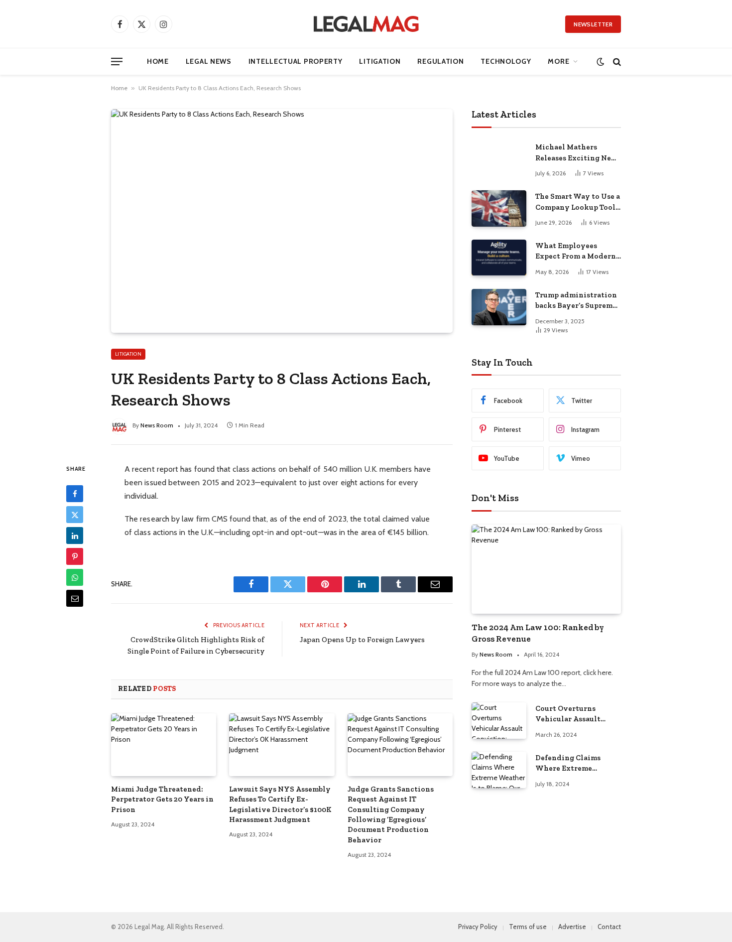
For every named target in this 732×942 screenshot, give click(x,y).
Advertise (572, 927)
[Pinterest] (74, 556)
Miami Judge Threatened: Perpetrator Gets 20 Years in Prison (162, 799)
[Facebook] (74, 493)
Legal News (209, 61)
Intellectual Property (295, 61)
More (558, 61)
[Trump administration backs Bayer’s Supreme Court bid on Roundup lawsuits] (499, 307)
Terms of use (528, 927)
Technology (506, 61)
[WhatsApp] (74, 577)
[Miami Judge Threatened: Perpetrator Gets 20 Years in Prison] (163, 744)
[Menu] (116, 61)
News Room (156, 425)
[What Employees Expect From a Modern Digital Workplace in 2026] (499, 258)
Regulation (440, 61)
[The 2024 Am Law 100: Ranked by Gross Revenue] (546, 569)
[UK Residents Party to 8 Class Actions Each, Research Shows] (282, 220)
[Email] (74, 598)
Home (158, 61)
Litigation (379, 61)
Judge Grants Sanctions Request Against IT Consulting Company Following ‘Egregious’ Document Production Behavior (391, 814)
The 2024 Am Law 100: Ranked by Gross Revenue (538, 633)
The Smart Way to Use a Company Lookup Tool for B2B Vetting (577, 202)
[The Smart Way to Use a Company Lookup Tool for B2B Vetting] (499, 208)
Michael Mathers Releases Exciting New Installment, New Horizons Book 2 (576, 152)
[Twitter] (74, 514)
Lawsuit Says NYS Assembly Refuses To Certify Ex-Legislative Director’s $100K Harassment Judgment (280, 804)
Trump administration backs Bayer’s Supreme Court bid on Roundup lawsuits (576, 300)
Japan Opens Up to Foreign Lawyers (362, 639)
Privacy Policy (477, 927)
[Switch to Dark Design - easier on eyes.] (600, 61)
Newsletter (593, 24)
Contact (609, 927)
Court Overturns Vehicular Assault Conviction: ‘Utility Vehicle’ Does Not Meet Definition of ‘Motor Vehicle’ (577, 714)
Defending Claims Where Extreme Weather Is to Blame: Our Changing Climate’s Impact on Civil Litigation (572, 763)
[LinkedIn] (74, 535)
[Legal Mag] (366, 23)
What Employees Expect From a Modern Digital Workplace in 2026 (575, 251)
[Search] (616, 61)
